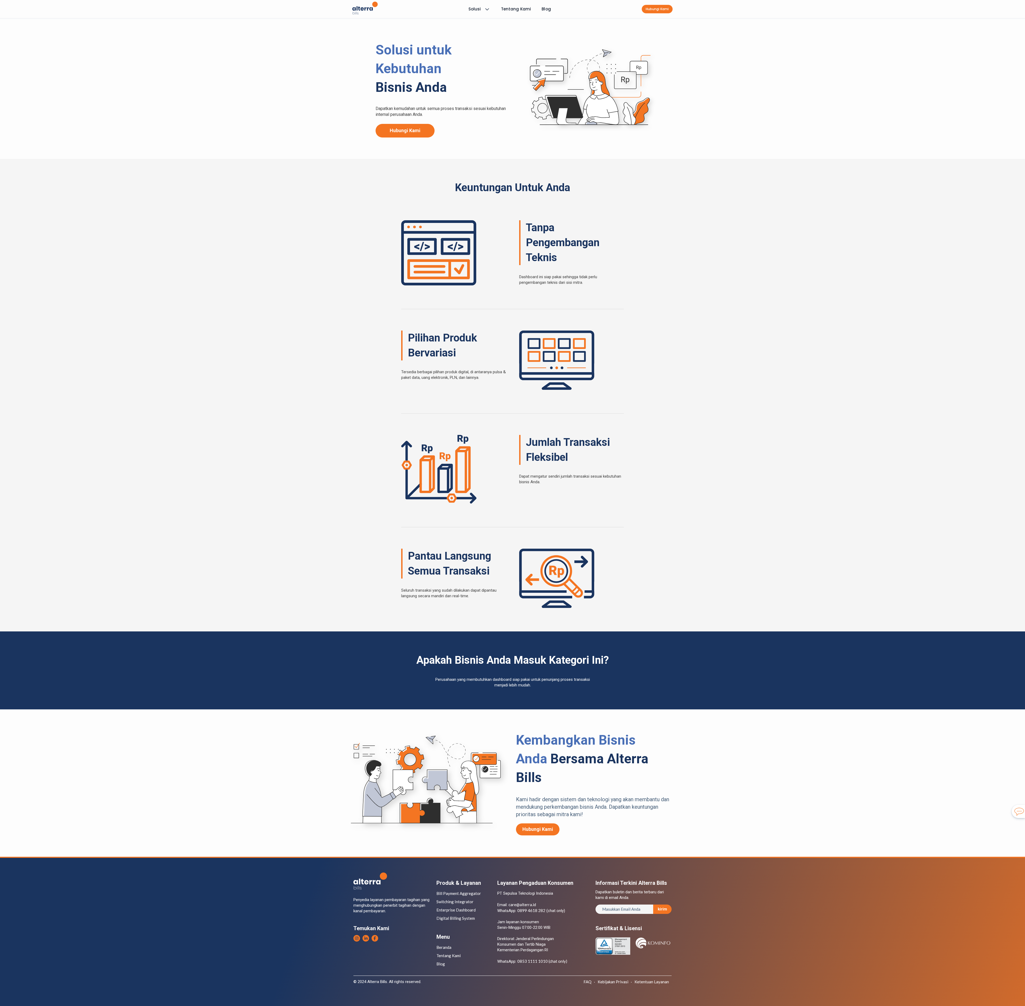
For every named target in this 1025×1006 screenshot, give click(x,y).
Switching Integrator (455, 901)
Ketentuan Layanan (651, 981)
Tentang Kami (516, 9)
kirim (662, 909)
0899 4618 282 (531, 910)
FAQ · (589, 981)
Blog (546, 9)
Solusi (474, 9)
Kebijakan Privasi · (615, 981)
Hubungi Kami (405, 130)
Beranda (443, 947)
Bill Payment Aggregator (458, 893)
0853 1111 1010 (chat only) (542, 961)
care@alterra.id (522, 904)
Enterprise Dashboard (456, 909)
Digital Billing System (455, 918)
